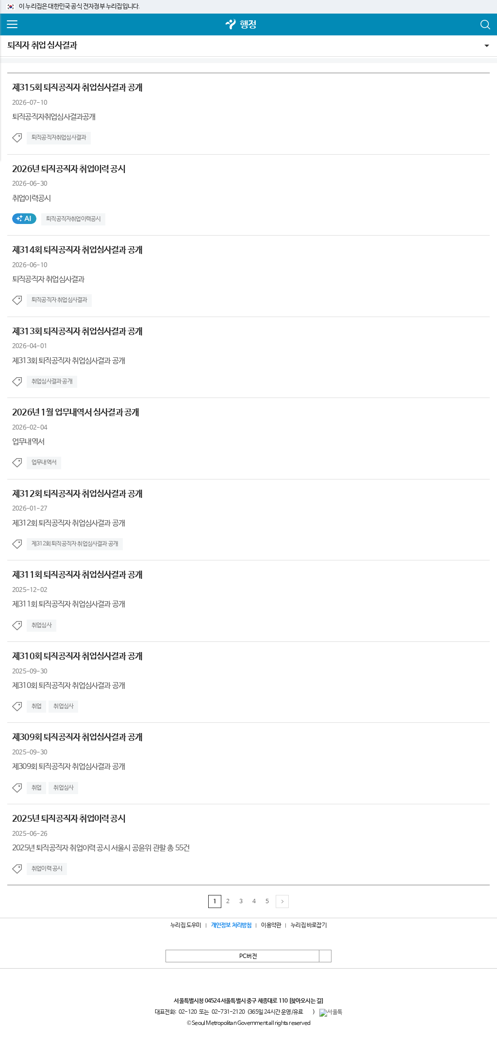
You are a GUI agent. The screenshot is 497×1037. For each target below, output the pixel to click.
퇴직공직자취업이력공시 (73, 219)
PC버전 (248, 956)
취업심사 (41, 625)
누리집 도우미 (185, 925)
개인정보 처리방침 (231, 925)
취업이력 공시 (47, 868)
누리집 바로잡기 (309, 925)
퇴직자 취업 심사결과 (42, 45)
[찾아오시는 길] (306, 1001)
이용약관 (271, 925)
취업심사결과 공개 (52, 381)
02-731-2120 (228, 1012)
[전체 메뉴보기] (12, 24)
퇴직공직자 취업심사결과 (59, 300)
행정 (248, 25)
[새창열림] (231, 25)
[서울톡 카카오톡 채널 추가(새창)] (330, 1013)
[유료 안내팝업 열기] (308, 1012)
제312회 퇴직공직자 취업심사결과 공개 (75, 544)
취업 (36, 706)
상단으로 (325, 956)
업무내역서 (44, 462)
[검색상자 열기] (485, 24)
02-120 (188, 1012)
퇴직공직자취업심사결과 (59, 137)
